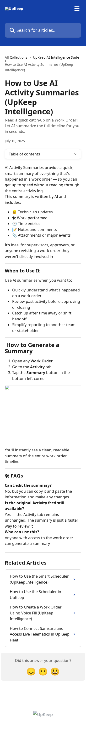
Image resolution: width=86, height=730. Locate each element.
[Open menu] (77, 8)
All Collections (16, 57)
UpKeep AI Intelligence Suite (56, 57)
